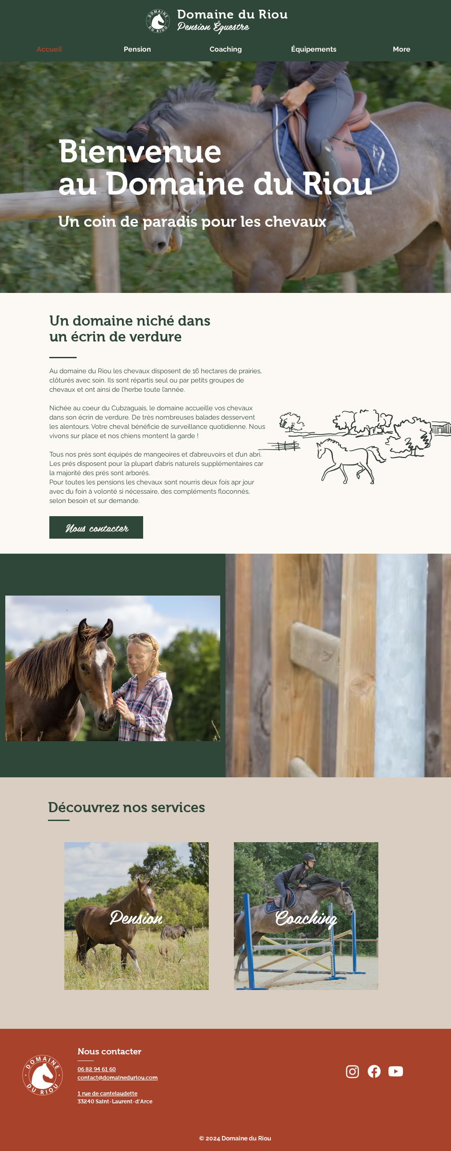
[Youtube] (395, 1071)
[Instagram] (352, 1071)
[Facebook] (374, 1071)
